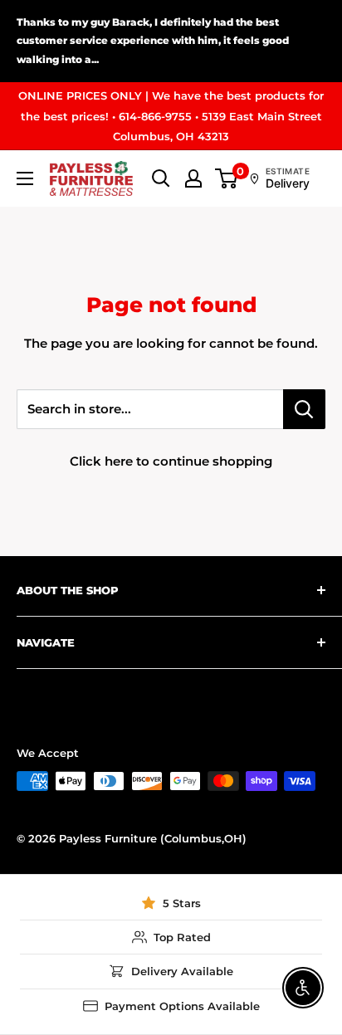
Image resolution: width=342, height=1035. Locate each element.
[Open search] (161, 178)
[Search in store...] (304, 409)
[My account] (193, 178)
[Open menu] (25, 178)
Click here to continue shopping (171, 461)
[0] (227, 178)
